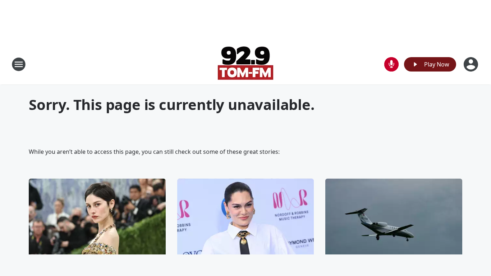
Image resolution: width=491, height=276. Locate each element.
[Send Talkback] (391, 64)
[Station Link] (245, 64)
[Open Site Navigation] (19, 64)
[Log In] (471, 64)
